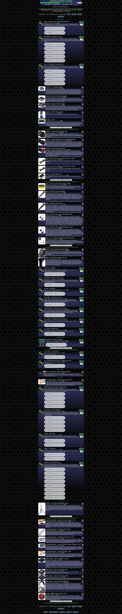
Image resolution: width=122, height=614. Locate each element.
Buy (83, 22)
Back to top (62, 612)
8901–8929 (60, 16)
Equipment (50, 2)
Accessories (56, 2)
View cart (69, 612)
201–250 (74, 14)
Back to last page (54, 612)
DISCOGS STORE (70, 10)
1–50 (69, 14)
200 (61, 14)
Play (80, 22)
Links (76, 4)
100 (59, 14)
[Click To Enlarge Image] (41, 88)
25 (55, 14)
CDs (45, 2)
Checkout (75, 612)
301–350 (80, 14)
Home (46, 612)
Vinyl (42, 2)
